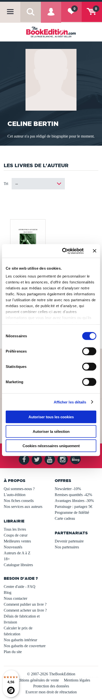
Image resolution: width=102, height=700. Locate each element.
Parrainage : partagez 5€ (73, 506)
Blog (7, 592)
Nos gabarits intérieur (20, 640)
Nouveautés (13, 547)
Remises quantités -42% (73, 495)
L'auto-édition (15, 495)
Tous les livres (15, 529)
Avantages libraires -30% (74, 501)
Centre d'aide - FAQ (19, 586)
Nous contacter (15, 598)
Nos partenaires (67, 547)
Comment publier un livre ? (25, 604)
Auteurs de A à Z (17, 553)
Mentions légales (77, 680)
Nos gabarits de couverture (25, 646)
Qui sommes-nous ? (19, 489)
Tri (6, 183)
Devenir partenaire (69, 541)
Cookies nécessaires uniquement (51, 446)
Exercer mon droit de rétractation (51, 692)
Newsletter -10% (68, 489)
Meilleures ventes (17, 541)
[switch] (89, 351)
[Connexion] (51, 16)
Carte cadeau (65, 518)
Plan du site (13, 652)
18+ (7, 559)
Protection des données (51, 686)
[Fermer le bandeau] (94, 251)
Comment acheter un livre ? (25, 610)
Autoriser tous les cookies (51, 417)
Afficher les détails (70, 402)
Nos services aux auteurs (23, 506)
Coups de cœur (15, 535)
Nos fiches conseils (19, 501)
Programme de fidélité (72, 512)
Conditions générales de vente (35, 680)
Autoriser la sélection (51, 431)
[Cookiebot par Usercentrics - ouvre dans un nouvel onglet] (63, 251)
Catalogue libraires (18, 565)
